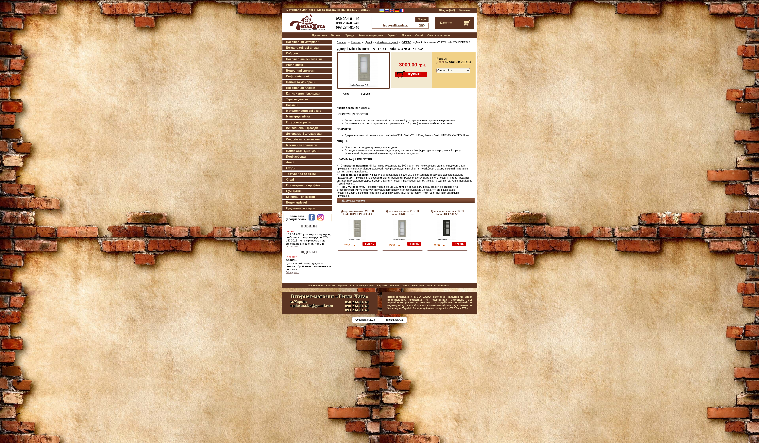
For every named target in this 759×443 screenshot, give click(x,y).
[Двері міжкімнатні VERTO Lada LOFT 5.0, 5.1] (446, 239)
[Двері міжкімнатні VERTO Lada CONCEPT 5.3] (402, 239)
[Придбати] (411, 75)
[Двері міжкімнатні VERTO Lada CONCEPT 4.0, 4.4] (357, 239)
